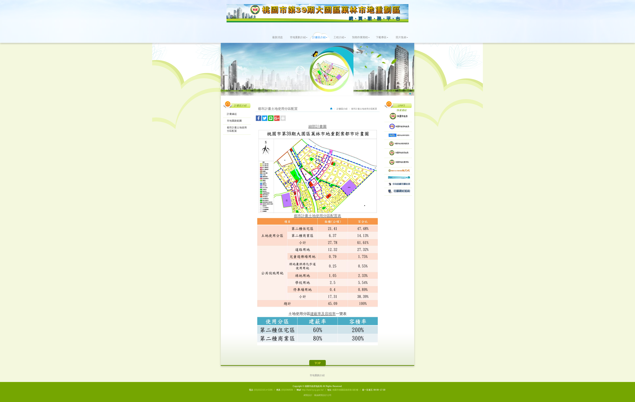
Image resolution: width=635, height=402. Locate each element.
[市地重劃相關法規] (398, 184)
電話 (251, 390)
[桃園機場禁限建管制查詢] (398, 177)
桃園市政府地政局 (317, 13)
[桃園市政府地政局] (398, 127)
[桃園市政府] (398, 116)
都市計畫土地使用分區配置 (237, 129)
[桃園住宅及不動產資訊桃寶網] (398, 170)
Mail (299, 390)
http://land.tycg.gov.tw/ (313, 390)
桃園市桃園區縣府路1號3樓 (345, 390)
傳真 (278, 390)
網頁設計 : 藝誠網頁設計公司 (317, 395)
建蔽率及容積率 (323, 314)
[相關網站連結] (398, 191)
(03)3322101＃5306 (263, 390)
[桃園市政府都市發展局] (398, 135)
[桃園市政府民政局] (398, 153)
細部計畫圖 (317, 126)
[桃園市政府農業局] (398, 162)
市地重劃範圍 (234, 120)
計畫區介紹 (342, 109)
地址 (329, 390)
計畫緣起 (232, 113)
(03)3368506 (287, 390)
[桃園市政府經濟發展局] (398, 144)
